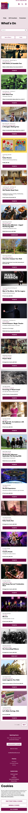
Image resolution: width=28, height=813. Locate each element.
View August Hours (14, 744)
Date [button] (20, 37)
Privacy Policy (14, 781)
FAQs (4, 18)
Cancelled (14, 235)
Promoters (22, 18)
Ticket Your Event (14, 774)
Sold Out (14, 656)
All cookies (14, 809)
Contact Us (14, 777)
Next (24, 725)
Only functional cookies (14, 801)
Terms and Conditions (14, 779)
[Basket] (19, 4)
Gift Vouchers (13, 18)
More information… (9, 796)
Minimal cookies (14, 805)
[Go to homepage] (5, 4)
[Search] (25, 30)
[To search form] (22, 4)
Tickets (14, 70)
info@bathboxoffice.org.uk (14, 752)
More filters (8, 37)
